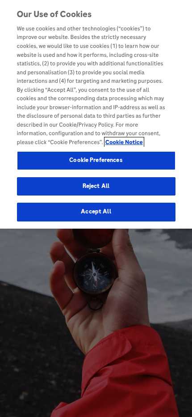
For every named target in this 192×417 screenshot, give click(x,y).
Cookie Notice (124, 142)
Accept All (96, 212)
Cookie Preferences (95, 160)
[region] (96, 114)
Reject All (96, 186)
